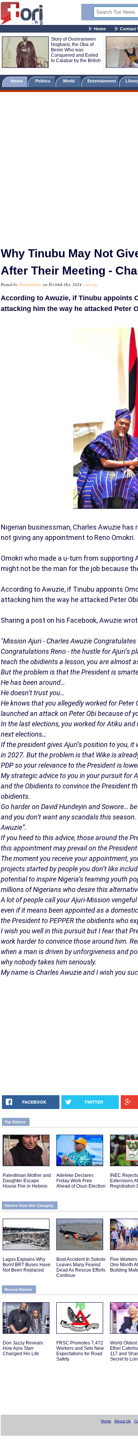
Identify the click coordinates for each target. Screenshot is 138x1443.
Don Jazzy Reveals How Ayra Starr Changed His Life (23, 1348)
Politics (43, 81)
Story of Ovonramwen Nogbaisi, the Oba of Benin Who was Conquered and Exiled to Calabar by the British (76, 49)
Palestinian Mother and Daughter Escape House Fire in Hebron (27, 1181)
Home (100, 28)
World (69, 81)
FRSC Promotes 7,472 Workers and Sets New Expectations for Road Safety (80, 1351)
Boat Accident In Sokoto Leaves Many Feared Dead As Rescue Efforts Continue (80, 1267)
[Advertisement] (69, 166)
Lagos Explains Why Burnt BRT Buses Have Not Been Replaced (27, 1265)
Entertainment (101, 81)
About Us (122, 1421)
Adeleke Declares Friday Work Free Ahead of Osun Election (80, 1181)
